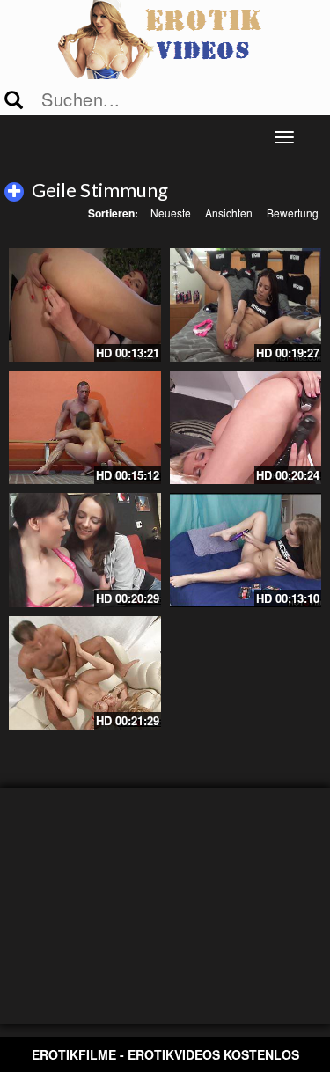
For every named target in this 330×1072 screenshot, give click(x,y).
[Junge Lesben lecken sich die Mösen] (85, 549)
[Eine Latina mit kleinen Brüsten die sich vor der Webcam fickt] (246, 305)
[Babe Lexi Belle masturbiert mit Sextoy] (246, 549)
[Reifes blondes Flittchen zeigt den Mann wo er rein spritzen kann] (85, 673)
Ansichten (229, 212)
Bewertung (293, 212)
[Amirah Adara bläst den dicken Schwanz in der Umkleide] (85, 427)
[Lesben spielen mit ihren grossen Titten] (246, 427)
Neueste (170, 212)
